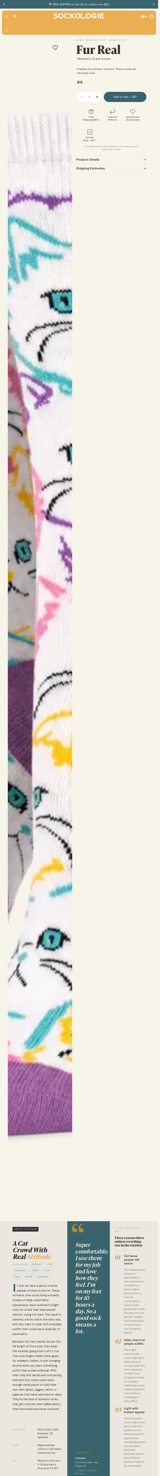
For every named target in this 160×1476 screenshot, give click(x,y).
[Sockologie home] (79, 16)
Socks (28, 1277)
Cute (47, 1270)
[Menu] (6, 16)
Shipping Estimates (90, 168)
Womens (43, 1277)
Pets (17, 1277)
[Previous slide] (4, 4)
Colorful (21, 1270)
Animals (36, 1264)
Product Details (87, 159)
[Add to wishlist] (55, 47)
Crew (35, 1270)
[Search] (15, 16)
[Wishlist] (6, 30)
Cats (50, 1264)
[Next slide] (153, 4)
